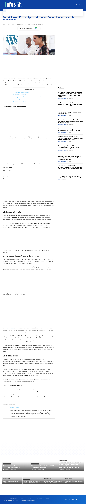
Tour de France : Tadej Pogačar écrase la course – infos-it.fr (69, 112)
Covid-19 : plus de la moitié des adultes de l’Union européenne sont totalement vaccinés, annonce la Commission (70, 147)
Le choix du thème (18, 99)
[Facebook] (77, 4)
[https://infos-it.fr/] (14, 4)
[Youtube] (83, 4)
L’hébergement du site (19, 94)
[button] (4, 10)
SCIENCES (60, 172)
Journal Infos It (20, 408)
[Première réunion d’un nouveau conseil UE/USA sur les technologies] (15, 463)
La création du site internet (20, 98)
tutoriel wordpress (9, 328)
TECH (59, 179)
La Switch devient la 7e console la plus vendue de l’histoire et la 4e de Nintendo (69, 177)
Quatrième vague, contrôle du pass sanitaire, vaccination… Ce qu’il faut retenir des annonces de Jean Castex (70, 138)
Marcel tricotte (10, 23)
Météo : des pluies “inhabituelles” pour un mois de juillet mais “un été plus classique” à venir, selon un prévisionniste (70, 104)
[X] (81, 4)
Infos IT (4, 24)
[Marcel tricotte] (4, 23)
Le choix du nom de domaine (21, 92)
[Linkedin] (79, 4)
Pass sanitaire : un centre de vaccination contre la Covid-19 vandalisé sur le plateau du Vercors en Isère (70, 121)
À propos (5, 404)
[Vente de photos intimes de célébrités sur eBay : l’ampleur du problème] (33, 478)
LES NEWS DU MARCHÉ (11, 24)
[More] (44, 444)
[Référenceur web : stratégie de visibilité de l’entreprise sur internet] (43, 463)
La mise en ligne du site (19, 101)
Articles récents (12, 404)
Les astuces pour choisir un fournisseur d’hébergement (29, 96)
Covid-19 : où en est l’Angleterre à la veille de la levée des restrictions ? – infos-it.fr (70, 129)
